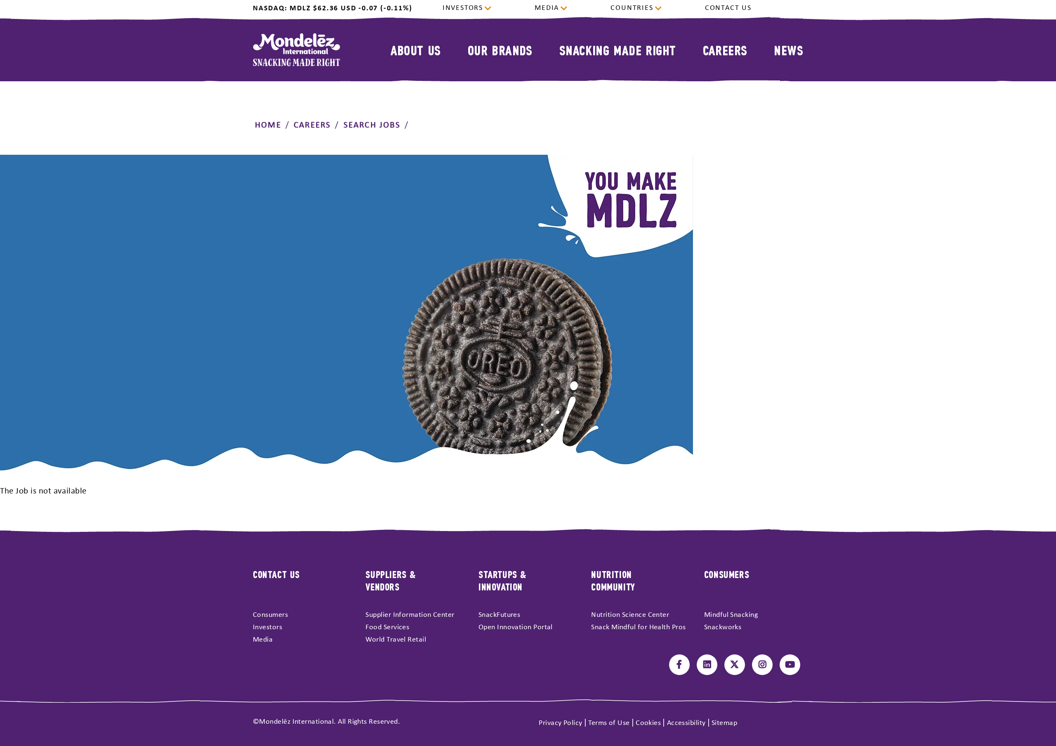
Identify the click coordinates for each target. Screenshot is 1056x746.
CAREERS (312, 125)
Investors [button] (463, 8)
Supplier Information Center (409, 615)
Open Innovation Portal (515, 627)
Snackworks (723, 627)
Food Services (387, 627)
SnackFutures (499, 615)
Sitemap (724, 723)
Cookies (648, 723)
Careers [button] (725, 50)
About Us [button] (416, 50)
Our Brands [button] (500, 50)
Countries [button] (631, 8)
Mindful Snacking (731, 615)
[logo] (296, 49)
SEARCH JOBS (372, 125)
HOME (268, 125)
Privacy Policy (560, 723)
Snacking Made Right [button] (617, 50)
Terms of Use (608, 723)
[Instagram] (762, 664)
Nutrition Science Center (630, 615)
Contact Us (728, 8)
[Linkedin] (707, 664)
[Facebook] (679, 664)
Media (263, 640)
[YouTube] (790, 664)
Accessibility (686, 723)
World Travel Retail (395, 640)
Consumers (270, 615)
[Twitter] (734, 664)
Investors (267, 627)
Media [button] (547, 8)
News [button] (788, 50)
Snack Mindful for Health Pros (638, 627)
